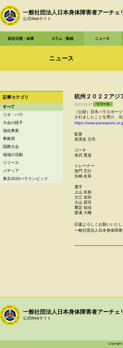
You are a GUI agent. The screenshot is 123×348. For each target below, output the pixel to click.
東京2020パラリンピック (25, 178)
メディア (11, 170)
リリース (11, 162)
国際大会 (11, 146)
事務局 (9, 138)
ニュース (102, 38)
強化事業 (11, 130)
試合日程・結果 (21, 38)
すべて (9, 106)
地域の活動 (13, 154)
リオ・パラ (13, 114)
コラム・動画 (62, 38)
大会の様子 (13, 122)
